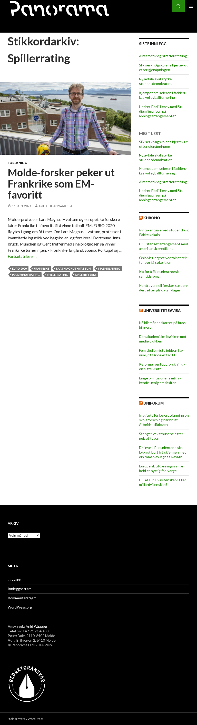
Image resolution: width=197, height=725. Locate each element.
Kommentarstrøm (22, 598)
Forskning (17, 163)
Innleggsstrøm (20, 588)
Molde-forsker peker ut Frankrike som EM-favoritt (61, 183)
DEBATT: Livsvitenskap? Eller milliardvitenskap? (162, 482)
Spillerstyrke (85, 274)
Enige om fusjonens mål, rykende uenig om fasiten (160, 380)
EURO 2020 (19, 268)
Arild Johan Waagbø (55, 206)
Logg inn (14, 579)
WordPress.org (20, 607)
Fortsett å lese (22, 256)
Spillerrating (57, 274)
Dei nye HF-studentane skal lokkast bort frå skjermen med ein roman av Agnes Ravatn (162, 452)
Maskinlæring (109, 268)
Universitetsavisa (162, 310)
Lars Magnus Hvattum (73, 268)
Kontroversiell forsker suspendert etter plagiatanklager (163, 287)
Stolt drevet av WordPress (26, 719)
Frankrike (41, 268)
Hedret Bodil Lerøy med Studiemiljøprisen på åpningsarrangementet (162, 111)
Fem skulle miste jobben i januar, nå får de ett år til (161, 352)
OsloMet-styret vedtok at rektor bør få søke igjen (163, 260)
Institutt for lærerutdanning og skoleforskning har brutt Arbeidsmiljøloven (164, 420)
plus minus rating (26, 274)
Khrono (151, 218)
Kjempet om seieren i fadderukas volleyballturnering (163, 95)
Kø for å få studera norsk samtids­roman (159, 273)
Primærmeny (191, 6)
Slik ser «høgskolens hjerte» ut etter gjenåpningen (163, 67)
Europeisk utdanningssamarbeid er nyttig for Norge (162, 468)
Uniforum (153, 403)
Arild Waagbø (36, 626)
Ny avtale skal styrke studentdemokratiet (155, 81)
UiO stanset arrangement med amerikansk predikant (163, 246)
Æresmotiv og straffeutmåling (163, 56)
